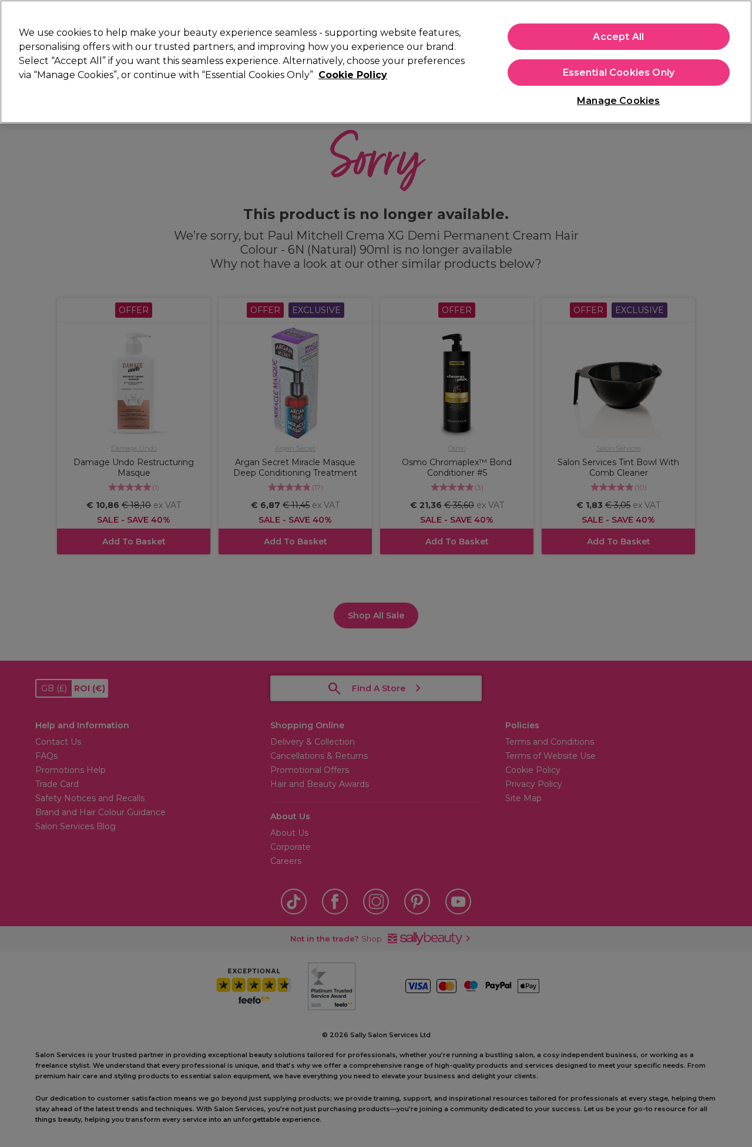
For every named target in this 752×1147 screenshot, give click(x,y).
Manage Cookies (618, 100)
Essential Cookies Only (619, 72)
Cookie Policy (352, 74)
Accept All (618, 36)
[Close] (733, 60)
